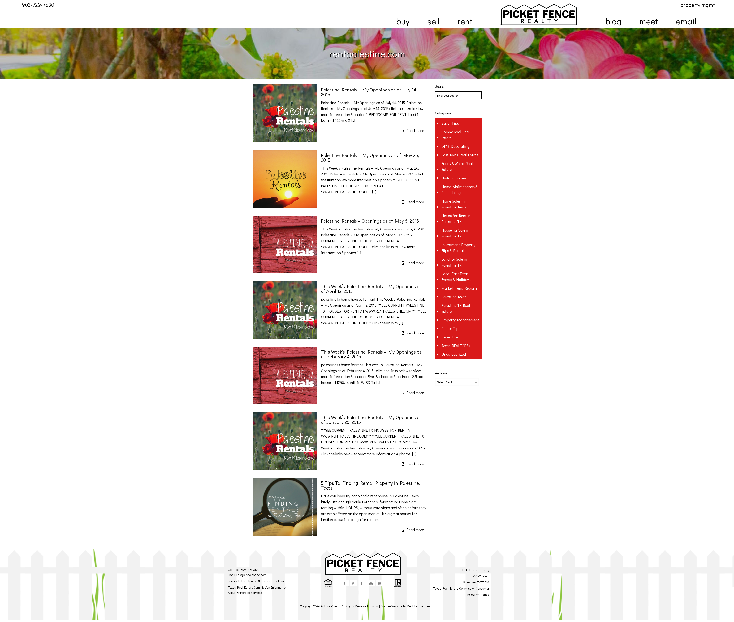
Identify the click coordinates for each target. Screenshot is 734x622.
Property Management (460, 319)
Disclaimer (280, 581)
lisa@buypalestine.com (251, 575)
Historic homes (453, 177)
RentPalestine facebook (362, 583)
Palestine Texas (453, 296)
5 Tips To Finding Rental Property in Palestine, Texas (370, 485)
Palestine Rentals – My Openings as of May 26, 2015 (370, 157)
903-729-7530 (250, 570)
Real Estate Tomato (420, 606)
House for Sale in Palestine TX (455, 233)
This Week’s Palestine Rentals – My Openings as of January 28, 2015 (371, 419)
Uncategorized (453, 354)
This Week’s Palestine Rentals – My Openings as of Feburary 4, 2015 (371, 354)
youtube (371, 583)
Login (375, 606)
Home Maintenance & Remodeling (459, 189)
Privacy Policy (237, 581)
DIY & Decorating (455, 146)
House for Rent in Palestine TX (455, 218)
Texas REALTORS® (456, 345)
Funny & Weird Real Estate (457, 166)
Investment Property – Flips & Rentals (459, 247)
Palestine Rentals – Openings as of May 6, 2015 (370, 221)
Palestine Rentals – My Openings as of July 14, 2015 (369, 92)
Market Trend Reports (459, 288)
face (345, 583)
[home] (538, 14)
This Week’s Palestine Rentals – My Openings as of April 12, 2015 (371, 288)
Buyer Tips (450, 123)
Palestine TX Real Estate (455, 308)
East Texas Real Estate (459, 154)
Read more (415, 130)
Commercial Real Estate (455, 134)
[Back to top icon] (716, 614)
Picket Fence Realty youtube (379, 583)
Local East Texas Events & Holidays (456, 276)
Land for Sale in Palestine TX (454, 262)
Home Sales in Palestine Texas (453, 204)
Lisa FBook (353, 583)
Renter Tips (450, 328)
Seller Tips (450, 336)
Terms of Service (259, 581)
